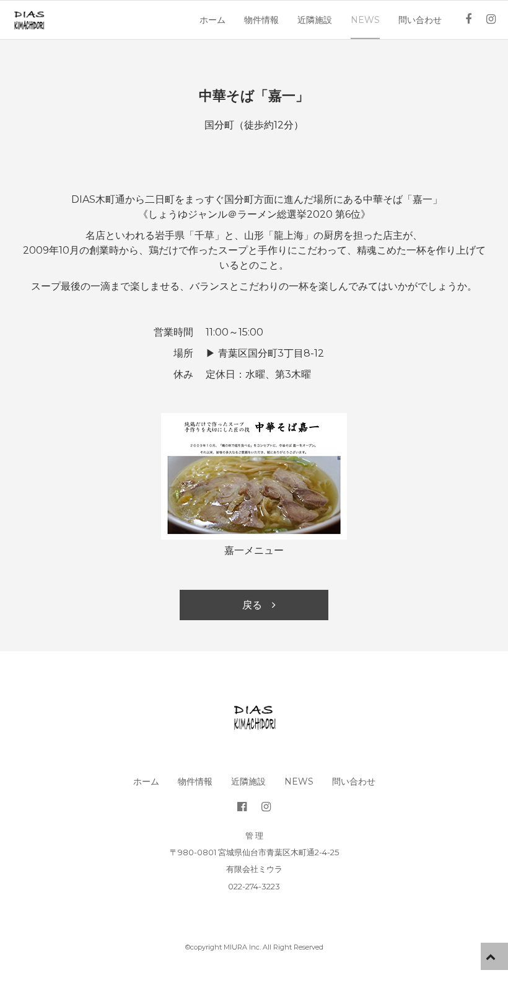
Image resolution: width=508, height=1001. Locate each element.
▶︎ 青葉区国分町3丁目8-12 (265, 353)
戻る (252, 605)
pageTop (494, 956)
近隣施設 (314, 19)
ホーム (212, 19)
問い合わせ (420, 19)
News (365, 19)
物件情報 (261, 19)
